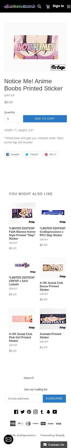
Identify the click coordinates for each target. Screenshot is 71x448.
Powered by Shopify (52, 435)
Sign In (58, 6)
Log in (43, 378)
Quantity (9, 112)
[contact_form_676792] (8, 439)
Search (29, 378)
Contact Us (55, 444)
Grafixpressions (26, 435)
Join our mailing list (35, 389)
